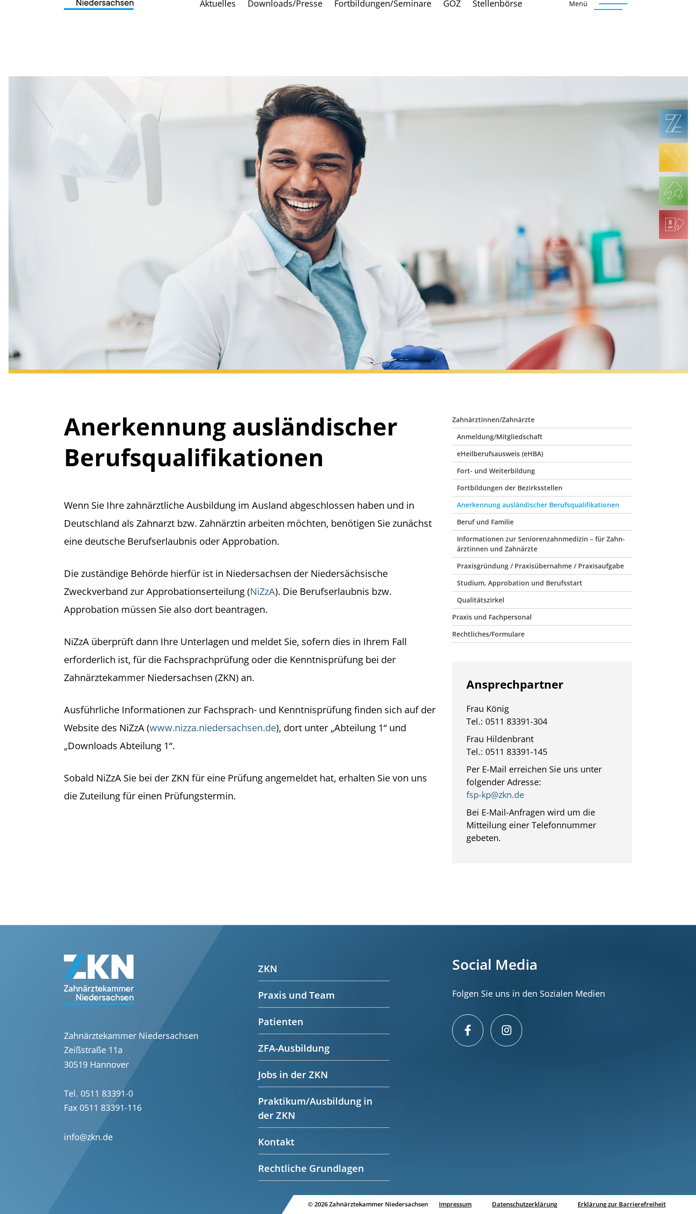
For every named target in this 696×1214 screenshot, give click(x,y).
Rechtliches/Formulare (488, 633)
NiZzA (262, 591)
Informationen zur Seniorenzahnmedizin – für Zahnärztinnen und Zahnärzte (541, 543)
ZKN (267, 968)
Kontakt (276, 1141)
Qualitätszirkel (480, 599)
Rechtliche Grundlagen (311, 1168)
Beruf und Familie (485, 521)
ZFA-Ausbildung (294, 1048)
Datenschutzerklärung (524, 1204)
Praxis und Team (296, 995)
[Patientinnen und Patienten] (673, 191)
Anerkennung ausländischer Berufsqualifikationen (538, 504)
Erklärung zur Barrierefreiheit (622, 1204)
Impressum (455, 1204)
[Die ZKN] (673, 123)
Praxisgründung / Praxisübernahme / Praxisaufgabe (540, 565)
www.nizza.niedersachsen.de (213, 727)
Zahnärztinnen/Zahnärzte (493, 419)
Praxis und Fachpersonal (492, 616)
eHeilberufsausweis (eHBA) (500, 453)
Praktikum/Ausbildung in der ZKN (315, 1108)
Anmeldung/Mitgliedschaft (500, 436)
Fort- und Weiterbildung (496, 470)
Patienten (280, 1021)
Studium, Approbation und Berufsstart (519, 582)
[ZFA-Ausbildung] (673, 224)
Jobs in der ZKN (293, 1074)
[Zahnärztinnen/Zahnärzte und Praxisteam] (673, 157)
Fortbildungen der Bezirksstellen (509, 487)
